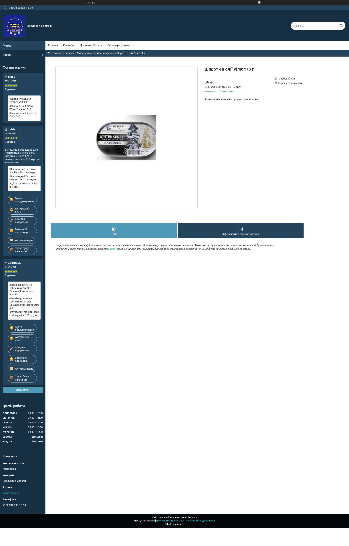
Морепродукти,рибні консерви (95, 53)
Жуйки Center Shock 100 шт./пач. (23, 185)
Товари (7, 54)
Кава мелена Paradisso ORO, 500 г (22, 115)
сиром (111, 248)
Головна (53, 45)
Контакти (69, 45)
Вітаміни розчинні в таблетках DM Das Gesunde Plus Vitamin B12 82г (21, 289)
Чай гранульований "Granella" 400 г (20, 100)
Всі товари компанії (119, 45)
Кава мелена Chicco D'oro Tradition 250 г (21, 108)
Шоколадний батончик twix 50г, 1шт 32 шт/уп (23, 178)
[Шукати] (341, 26)
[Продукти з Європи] (14, 25)
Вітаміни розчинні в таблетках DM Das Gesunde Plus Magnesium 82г (24, 303)
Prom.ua (192, 517)
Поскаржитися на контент (170, 520)
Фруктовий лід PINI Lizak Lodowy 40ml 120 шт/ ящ (24, 313)
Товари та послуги (63, 53)
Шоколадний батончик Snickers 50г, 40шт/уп (23, 171)
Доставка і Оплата (91, 45)
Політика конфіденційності (200, 520)
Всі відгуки (22, 389)
